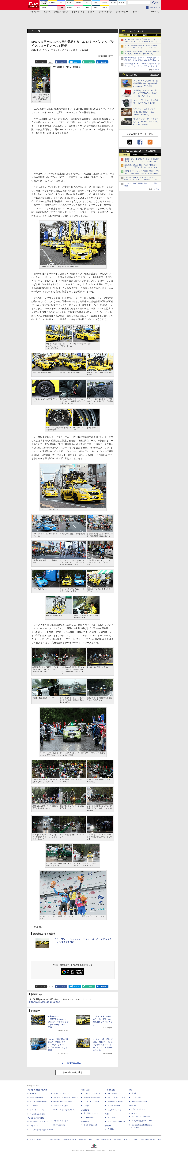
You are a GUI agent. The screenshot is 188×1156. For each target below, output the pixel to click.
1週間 (145, 35)
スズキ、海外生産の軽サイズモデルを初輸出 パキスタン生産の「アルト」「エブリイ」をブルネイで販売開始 (142, 48)
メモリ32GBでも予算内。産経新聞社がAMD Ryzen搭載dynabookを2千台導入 (145, 83)
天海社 (134, 1093)
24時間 (134, 35)
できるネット (35, 1126)
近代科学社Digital (90, 1125)
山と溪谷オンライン (91, 1113)
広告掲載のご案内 (69, 1139)
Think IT (33, 1093)
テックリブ (109, 1126)
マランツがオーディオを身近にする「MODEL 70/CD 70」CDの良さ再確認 (146, 122)
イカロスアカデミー (115, 1110)
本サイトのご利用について (37, 1139)
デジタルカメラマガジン (39, 1121)
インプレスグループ (131, 1139)
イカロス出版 (110, 1090)
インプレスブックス (60, 1121)
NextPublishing (59, 1125)
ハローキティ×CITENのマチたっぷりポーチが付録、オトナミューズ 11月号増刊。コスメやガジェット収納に (142, 179)
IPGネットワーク (135, 1113)
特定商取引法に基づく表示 (151, 1139)
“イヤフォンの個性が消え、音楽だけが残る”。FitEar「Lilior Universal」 (145, 112)
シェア (63, 62)
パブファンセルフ (138, 1109)
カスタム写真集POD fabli (142, 1121)
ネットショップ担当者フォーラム (65, 1097)
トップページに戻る (73, 1072)
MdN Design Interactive (116, 1121)
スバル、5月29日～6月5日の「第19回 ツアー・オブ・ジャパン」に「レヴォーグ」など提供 (58, 1044)
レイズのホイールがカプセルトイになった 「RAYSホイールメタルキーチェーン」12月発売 (141, 41)
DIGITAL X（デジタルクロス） (64, 1110)
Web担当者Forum (36, 1097)
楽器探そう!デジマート (92, 1097)
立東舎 (86, 1106)
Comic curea (136, 1097)
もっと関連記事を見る (71, 1063)
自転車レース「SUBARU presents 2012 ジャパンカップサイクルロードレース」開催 (58, 1021)
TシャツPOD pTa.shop (141, 1117)
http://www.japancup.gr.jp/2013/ (44, 1002)
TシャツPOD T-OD (91, 1102)
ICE (130, 1090)
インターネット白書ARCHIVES (41, 1130)
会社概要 (117, 1139)
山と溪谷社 (85, 1110)
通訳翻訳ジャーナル (115, 1102)
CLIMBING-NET (90, 1117)
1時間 (124, 35)
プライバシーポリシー (103, 1139)
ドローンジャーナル (37, 1110)
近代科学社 (85, 1121)
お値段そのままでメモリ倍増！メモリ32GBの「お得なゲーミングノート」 (145, 93)
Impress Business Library (62, 1102)
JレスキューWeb (114, 1106)
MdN (107, 1114)
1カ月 (155, 35)
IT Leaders (34, 1106)
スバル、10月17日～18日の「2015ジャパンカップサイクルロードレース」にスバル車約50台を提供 (103, 1044)
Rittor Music (85, 1090)
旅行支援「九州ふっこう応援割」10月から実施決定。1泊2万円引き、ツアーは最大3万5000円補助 (141, 173)
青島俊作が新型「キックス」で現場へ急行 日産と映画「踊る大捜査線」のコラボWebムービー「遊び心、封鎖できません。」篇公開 (141, 60)
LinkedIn (104, 62)
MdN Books (112, 1117)
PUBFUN (132, 1106)
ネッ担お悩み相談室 (37, 1114)
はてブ (76, 62)
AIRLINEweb (112, 1093)
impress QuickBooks (139, 1102)
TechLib (111, 1129)
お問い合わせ (55, 1139)
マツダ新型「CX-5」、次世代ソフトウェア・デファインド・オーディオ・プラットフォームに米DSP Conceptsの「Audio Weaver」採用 (142, 66)
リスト (51, 62)
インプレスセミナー (60, 1106)
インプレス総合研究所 (38, 1102)
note (90, 62)
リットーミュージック (92, 1093)
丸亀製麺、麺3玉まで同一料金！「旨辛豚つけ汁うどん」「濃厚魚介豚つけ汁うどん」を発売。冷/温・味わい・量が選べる (141, 167)
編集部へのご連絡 (85, 1139)
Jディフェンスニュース (116, 1097)
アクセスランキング (134, 31)
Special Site (131, 75)
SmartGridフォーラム (61, 1093)
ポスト (43, 62)
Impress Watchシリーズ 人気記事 (141, 151)
